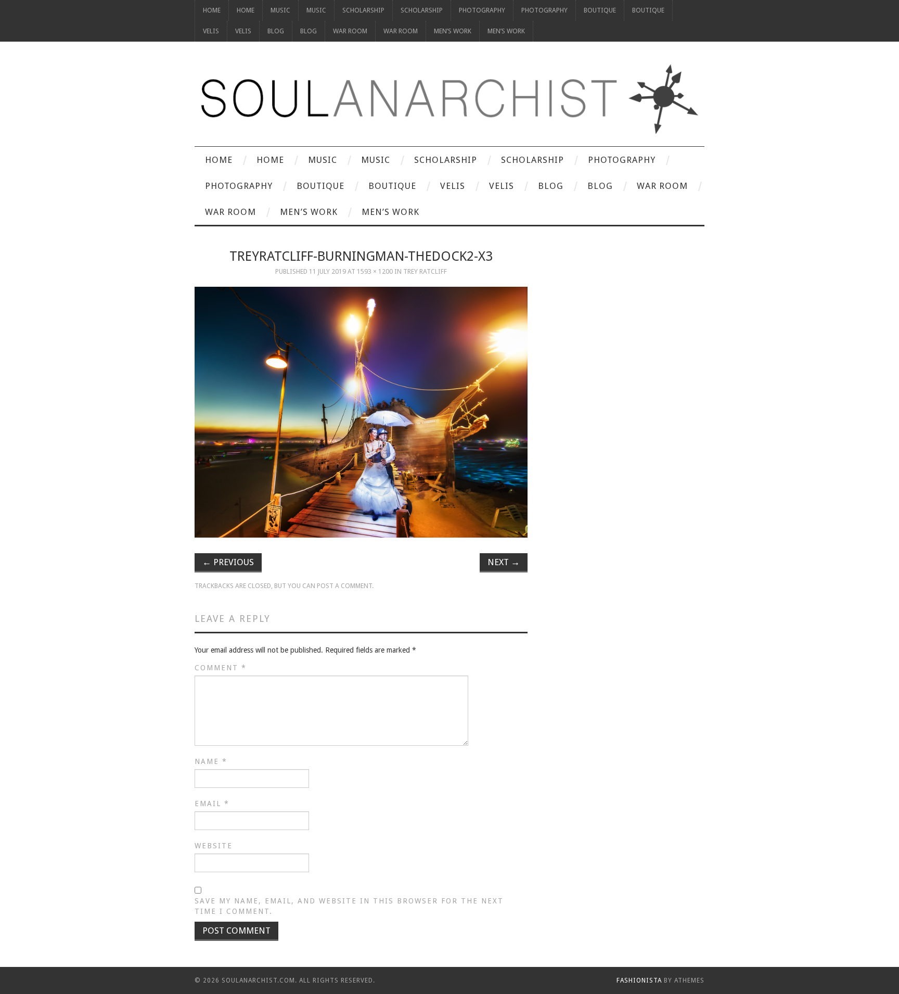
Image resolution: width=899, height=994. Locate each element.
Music (280, 10)
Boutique (600, 10)
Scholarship (363, 10)
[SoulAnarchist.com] (449, 99)
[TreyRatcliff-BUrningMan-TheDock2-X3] (361, 412)
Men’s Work (452, 31)
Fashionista (639, 980)
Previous (228, 562)
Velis (211, 31)
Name (211, 761)
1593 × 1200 (375, 271)
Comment (221, 668)
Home (212, 10)
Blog (275, 31)
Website (214, 846)
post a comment (344, 586)
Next (503, 562)
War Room (350, 31)
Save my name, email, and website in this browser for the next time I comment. (349, 906)
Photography (482, 10)
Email (212, 803)
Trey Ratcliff (425, 271)
